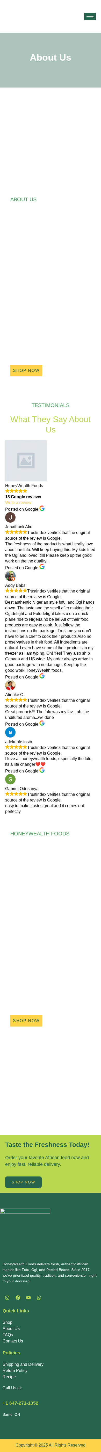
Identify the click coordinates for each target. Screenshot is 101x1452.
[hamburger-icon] (90, 16)
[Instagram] (7, 1297)
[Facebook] (18, 1297)
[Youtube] (28, 1297)
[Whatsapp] (39, 1297)
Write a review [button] (18, 502)
